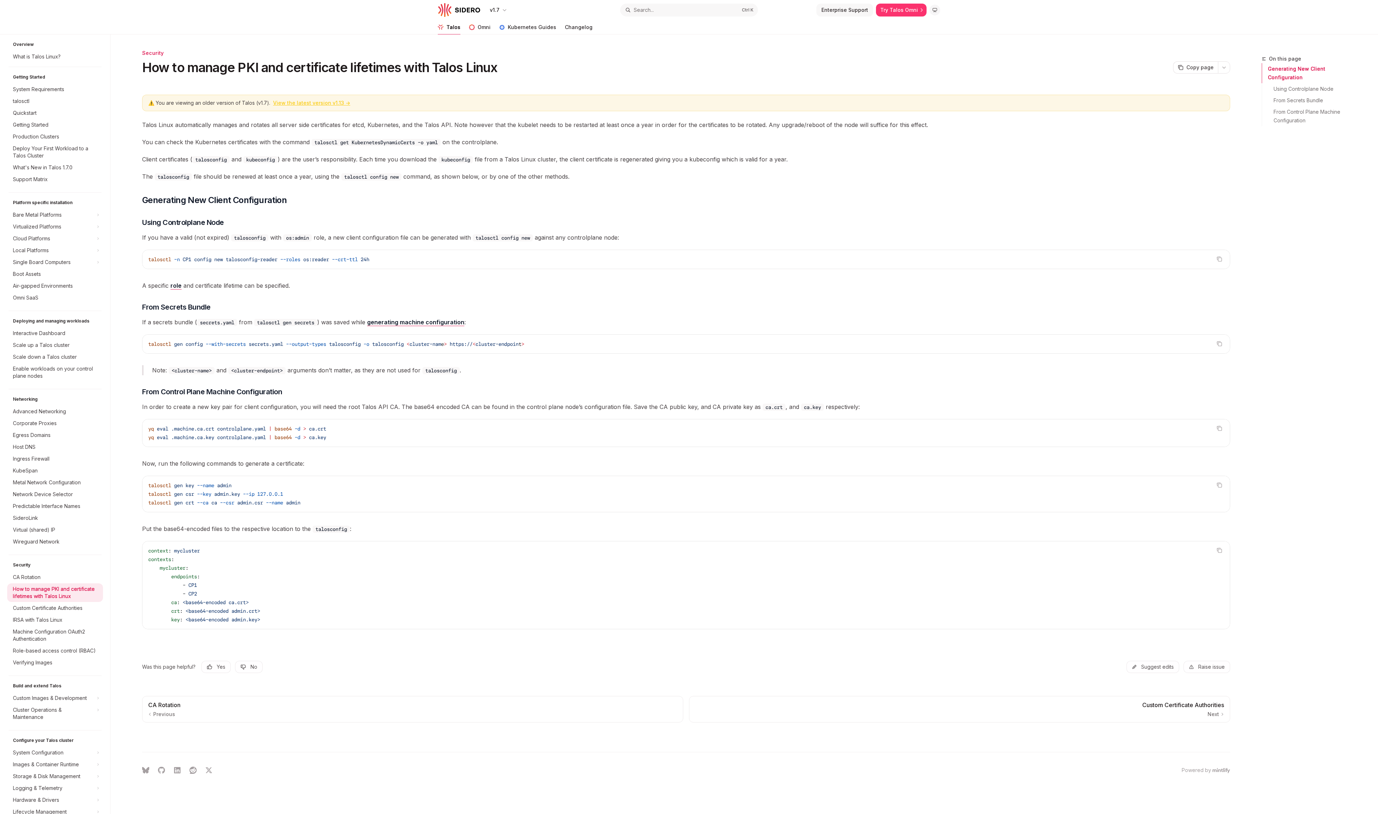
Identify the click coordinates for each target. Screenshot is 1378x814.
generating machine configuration (415, 322)
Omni (484, 27)
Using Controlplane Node (1304, 89)
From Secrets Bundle (1298, 100)
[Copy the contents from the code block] (1219, 259)
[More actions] (1224, 67)
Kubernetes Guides (532, 27)
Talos (453, 27)
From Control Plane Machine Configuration (1308, 116)
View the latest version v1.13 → (311, 103)
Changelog (578, 27)
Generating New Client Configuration (1296, 73)
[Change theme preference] (934, 10)
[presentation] (58, 424)
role (176, 285)
